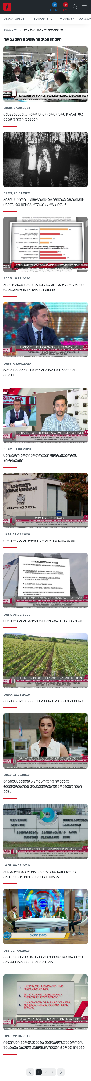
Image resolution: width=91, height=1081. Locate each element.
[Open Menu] (84, 6)
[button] (16, 19)
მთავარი (10, 29)
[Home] (7, 7)
